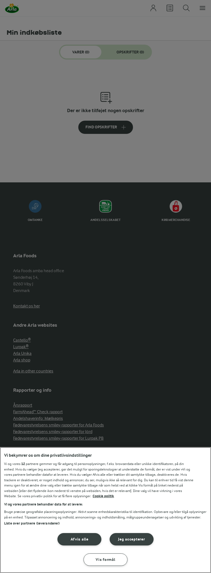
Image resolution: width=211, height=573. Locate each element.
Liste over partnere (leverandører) (32, 523)
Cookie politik (103, 496)
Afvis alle (79, 539)
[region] (105, 510)
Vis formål (105, 559)
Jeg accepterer (131, 539)
